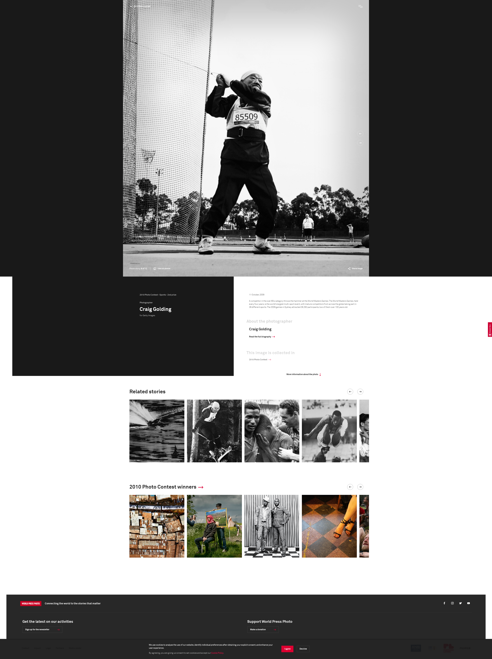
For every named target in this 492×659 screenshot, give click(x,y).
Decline (303, 649)
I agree (287, 649)
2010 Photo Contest (142, 6)
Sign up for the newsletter (37, 630)
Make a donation (258, 630)
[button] (350, 392)
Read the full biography (260, 337)
